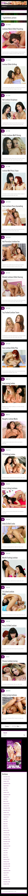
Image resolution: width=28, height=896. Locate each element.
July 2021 (5, 788)
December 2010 (6, 839)
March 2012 (5, 828)
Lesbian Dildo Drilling (9, 64)
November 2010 (6, 841)
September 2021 (6, 783)
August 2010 (6, 848)
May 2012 (5, 823)
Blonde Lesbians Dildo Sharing (12, 277)
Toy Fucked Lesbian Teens (10, 312)
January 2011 (6, 837)
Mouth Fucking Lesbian (10, 557)
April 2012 (5, 825)
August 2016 (6, 796)
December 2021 (6, 776)
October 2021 (6, 781)
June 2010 (5, 852)
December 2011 (6, 834)
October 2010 (6, 843)
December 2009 (6, 863)
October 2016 (6, 792)
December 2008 (6, 879)
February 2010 (6, 859)
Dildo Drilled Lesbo (8, 523)
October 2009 (6, 868)
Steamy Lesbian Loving (9, 661)
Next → (19, 726)
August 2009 (6, 872)
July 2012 (5, 819)
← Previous (6, 726)
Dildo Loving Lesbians (9, 695)
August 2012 (6, 817)
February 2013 (6, 803)
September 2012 (6, 814)
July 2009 (5, 875)
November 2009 (6, 866)
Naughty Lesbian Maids (10, 418)
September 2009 (6, 870)
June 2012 (5, 821)
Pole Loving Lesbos (8, 383)
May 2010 (5, 855)
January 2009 (6, 877)
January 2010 (6, 861)
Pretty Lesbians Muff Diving (11, 135)
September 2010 (6, 846)
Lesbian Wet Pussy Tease (10, 170)
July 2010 (5, 850)
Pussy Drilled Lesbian (9, 625)
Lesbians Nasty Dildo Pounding (12, 28)
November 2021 (6, 779)
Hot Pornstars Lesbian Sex (11, 241)
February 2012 (6, 830)
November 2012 (6, 810)
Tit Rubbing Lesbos (8, 454)
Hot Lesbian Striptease (9, 99)
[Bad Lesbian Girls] (14, 2)
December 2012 (6, 808)
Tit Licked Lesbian (8, 591)
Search (5, 732)
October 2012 (6, 812)
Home (3, 11)
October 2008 (6, 884)
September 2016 (6, 794)
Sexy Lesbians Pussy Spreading (12, 206)
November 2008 (6, 881)
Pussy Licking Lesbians (9, 488)
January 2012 (6, 832)
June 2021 (5, 790)
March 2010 (5, 857)
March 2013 (5, 801)
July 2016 (5, 799)
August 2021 (6, 785)
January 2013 (6, 805)
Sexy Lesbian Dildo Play (10, 347)
